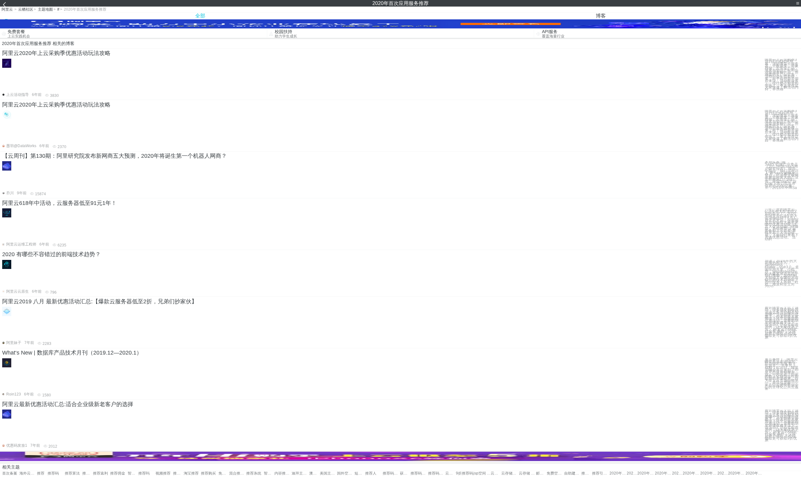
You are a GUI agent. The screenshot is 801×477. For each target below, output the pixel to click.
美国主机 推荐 (328, 473)
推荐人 (370, 473)
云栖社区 (25, 9)
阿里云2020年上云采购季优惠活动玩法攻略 (56, 53)
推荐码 (53, 473)
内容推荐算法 (283, 473)
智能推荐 (133, 473)
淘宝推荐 (191, 473)
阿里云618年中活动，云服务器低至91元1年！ (59, 203)
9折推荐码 (464, 473)
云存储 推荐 (527, 473)
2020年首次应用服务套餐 (618, 473)
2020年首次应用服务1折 (677, 473)
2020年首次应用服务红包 (663, 473)
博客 (601, 15)
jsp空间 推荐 (482, 473)
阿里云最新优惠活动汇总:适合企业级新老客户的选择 (67, 404)
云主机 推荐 (496, 473)
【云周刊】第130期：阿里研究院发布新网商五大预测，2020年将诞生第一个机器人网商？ (114, 156)
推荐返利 (100, 473)
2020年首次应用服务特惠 (632, 473)
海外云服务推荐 (28, 473)
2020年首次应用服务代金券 (646, 473)
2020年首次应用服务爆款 (754, 473)
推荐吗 (144, 473)
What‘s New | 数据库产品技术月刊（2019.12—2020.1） (72, 353)
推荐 (40, 473)
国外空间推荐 (345, 473)
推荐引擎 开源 (600, 473)
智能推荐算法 (269, 473)
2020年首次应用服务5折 (708, 473)
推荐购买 (178, 473)
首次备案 (9, 473)
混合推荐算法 (237, 473)
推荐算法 (72, 473)
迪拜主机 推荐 (300, 473)
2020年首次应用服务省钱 (691, 473)
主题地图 (45, 9)
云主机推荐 (450, 473)
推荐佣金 (117, 473)
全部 (200, 15)
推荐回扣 (87, 473)
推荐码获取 (436, 473)
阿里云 (7, 9)
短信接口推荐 (360, 473)
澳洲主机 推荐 (314, 473)
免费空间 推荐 (555, 473)
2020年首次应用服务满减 (722, 473)
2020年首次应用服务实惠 (736, 473)
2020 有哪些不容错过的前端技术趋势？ (51, 254)
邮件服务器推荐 (541, 473)
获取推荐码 (405, 473)
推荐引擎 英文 (586, 473)
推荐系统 (253, 473)
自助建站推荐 (572, 473)
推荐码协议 (391, 473)
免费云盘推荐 (223, 473)
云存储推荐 (509, 473)
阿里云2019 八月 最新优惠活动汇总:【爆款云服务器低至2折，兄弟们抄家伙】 (99, 301)
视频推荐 (163, 473)
